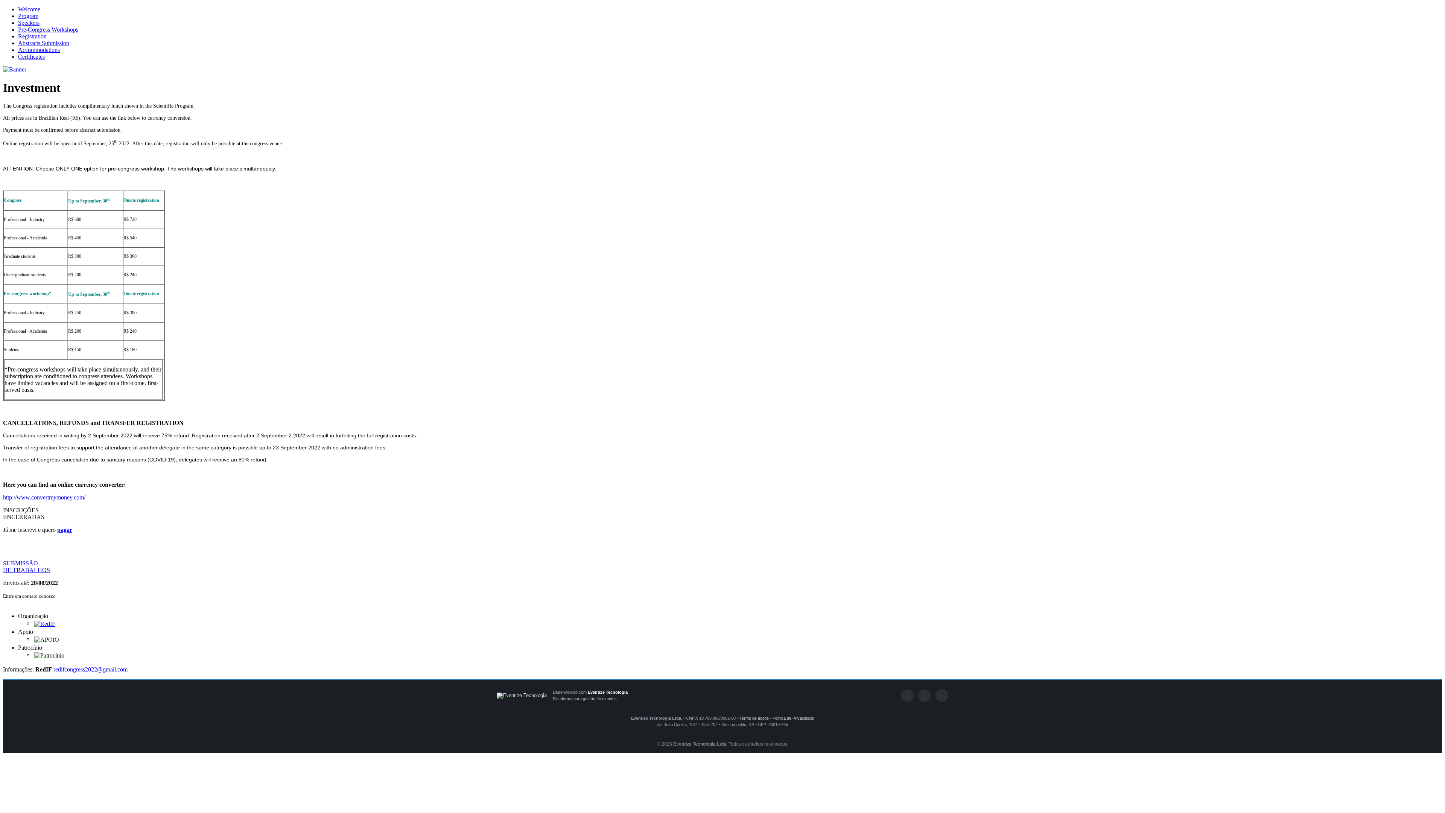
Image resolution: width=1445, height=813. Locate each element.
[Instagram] (941, 695)
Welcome (29, 9)
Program (28, 16)
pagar (64, 530)
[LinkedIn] (924, 695)
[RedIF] (44, 623)
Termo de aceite (754, 718)
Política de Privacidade (793, 718)
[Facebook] (907, 695)
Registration (32, 36)
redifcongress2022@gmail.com (90, 669)
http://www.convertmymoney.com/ (44, 497)
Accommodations (39, 50)
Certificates (31, 56)
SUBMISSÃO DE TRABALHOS (26, 566)
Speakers (29, 23)
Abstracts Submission (43, 43)
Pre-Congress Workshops (48, 29)
